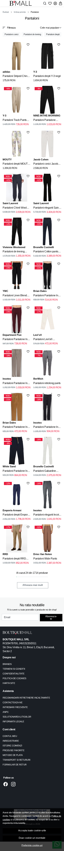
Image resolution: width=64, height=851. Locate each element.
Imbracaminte (20, 12)
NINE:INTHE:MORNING (46, 115)
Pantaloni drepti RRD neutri (14, 559)
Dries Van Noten (42, 554)
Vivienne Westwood (14, 247)
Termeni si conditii (14, 669)
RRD (5, 554)
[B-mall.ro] (22, 3)
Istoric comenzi (12, 745)
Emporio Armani (12, 510)
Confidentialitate (13, 673)
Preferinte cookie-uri (32, 845)
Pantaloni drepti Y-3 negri (47, 76)
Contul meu (10, 736)
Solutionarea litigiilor (17, 716)
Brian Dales (40, 291)
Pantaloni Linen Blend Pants (15, 296)
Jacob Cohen (40, 159)
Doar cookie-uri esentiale (32, 838)
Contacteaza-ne (12, 702)
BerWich (38, 378)
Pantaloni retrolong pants (47, 383)
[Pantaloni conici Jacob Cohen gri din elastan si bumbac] (47, 144)
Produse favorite (13, 750)
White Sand (9, 466)
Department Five (12, 335)
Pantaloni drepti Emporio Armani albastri (16, 515)
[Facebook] (6, 784)
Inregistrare (11, 741)
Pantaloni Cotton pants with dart (45, 252)
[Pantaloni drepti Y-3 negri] (47, 56)
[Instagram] (14, 784)
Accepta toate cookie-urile (32, 830)
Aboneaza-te (51, 617)
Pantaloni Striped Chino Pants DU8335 (16, 77)
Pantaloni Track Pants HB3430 (15, 120)
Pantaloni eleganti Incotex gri (47, 515)
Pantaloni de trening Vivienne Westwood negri (17, 252)
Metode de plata (13, 755)
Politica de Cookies (14, 678)
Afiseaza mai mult (32, 585)
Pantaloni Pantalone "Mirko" (44, 120)
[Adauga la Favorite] (28, 44)
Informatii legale (13, 721)
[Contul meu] (55, 3)
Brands (7, 664)
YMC (5, 291)
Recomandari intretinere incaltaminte (26, 697)
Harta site (9, 683)
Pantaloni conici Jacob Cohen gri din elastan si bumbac (46, 164)
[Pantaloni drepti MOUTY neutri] (17, 144)
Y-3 (35, 71)
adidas (6, 71)
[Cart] (60, 3)
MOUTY (7, 159)
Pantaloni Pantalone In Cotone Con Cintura (15, 471)
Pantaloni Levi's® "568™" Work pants (44, 340)
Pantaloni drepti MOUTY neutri (16, 164)
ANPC (6, 712)
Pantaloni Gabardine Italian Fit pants (44, 471)
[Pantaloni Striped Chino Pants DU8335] (17, 56)
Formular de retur (15, 764)
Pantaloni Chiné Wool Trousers (15, 208)
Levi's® (37, 335)
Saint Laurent (10, 203)
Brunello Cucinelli (43, 247)
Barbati (6, 12)
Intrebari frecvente (15, 707)
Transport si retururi (16, 760)
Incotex (7, 378)
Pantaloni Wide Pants (45, 558)
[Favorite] (50, 3)
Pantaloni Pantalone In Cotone (45, 296)
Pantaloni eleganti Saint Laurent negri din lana (46, 208)
